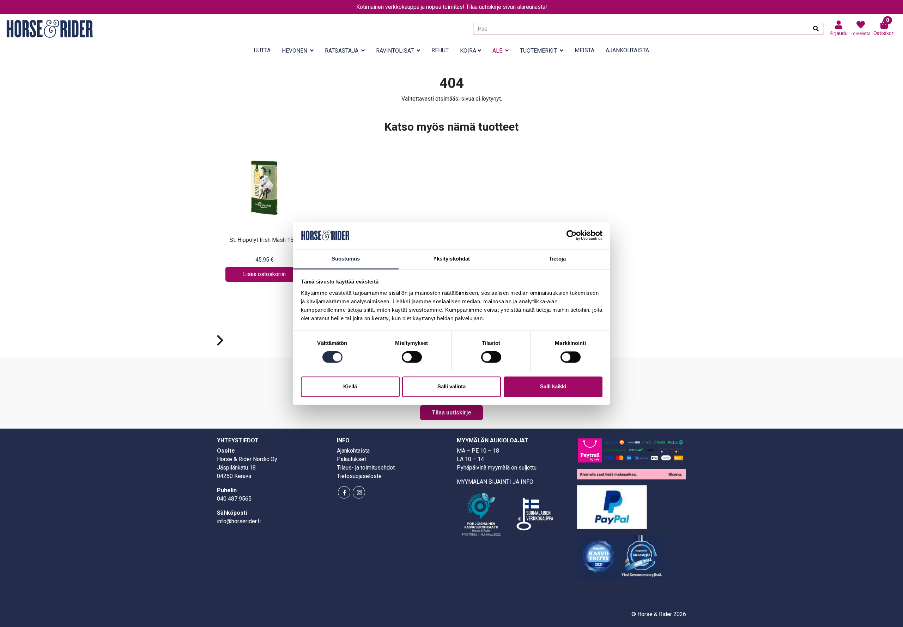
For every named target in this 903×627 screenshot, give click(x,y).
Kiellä (350, 386)
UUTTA (262, 50)
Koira (468, 50)
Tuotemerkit (538, 50)
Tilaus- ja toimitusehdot (366, 467)
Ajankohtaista (627, 50)
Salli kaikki (553, 386)
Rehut (440, 50)
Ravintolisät (395, 50)
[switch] (412, 357)
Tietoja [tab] (557, 259)
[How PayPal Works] (612, 506)
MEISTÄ (584, 50)
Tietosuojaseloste (359, 476)
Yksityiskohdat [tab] (451, 259)
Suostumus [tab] (346, 259)
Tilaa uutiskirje (451, 412)
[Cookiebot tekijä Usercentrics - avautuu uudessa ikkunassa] (571, 235)
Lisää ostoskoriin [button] (264, 274)
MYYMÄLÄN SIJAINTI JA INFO (495, 481)
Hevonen (294, 50)
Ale (497, 50)
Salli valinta (451, 386)
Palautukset (351, 459)
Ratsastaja (341, 50)
